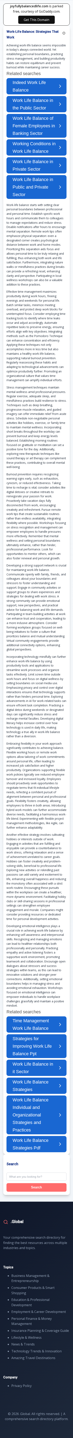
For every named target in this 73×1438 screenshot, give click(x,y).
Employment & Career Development (38, 1311)
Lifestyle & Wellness (26, 1337)
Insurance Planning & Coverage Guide (40, 1330)
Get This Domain (36, 19)
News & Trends (23, 1344)
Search (36, 1187)
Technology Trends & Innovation (36, 1351)
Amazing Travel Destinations (33, 1358)
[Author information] (64, 33)
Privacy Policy (21, 1385)
